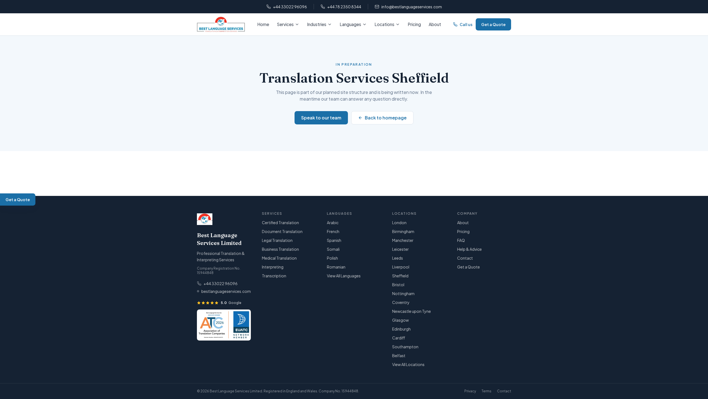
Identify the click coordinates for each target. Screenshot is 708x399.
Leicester (400, 249)
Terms (486, 391)
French (333, 231)
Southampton (405, 346)
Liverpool (400, 266)
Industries (316, 24)
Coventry (401, 302)
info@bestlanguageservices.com (411, 6)
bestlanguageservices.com (226, 291)
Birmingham (403, 231)
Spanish (334, 240)
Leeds (397, 257)
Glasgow (400, 320)
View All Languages (344, 275)
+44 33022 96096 (290, 6)
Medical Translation (279, 257)
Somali (333, 249)
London (399, 222)
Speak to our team (321, 118)
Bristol (398, 284)
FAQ (461, 240)
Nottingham (403, 293)
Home (263, 24)
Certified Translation (280, 222)
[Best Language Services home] (221, 24)
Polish (332, 257)
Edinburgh (401, 328)
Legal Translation (277, 240)
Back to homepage (386, 118)
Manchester (402, 240)
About (435, 24)
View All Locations (408, 364)
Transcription (274, 275)
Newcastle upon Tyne (411, 311)
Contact (465, 257)
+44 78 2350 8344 (344, 6)
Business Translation (280, 249)
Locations (384, 24)
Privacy (470, 391)
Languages (350, 24)
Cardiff (398, 337)
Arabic (333, 222)
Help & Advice (469, 249)
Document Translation (282, 231)
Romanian (336, 266)
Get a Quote (493, 24)
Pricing (414, 24)
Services (285, 24)
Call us (466, 24)
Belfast (398, 355)
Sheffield (400, 275)
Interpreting (272, 266)
